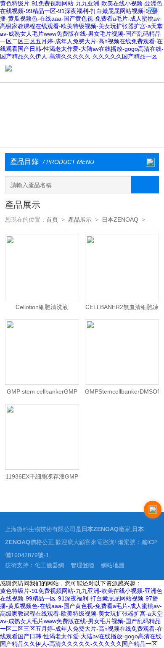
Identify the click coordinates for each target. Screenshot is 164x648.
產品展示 (80, 220)
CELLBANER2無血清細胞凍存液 (122, 309)
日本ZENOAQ (120, 220)
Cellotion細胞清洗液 (42, 307)
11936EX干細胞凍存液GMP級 (41, 478)
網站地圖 (112, 565)
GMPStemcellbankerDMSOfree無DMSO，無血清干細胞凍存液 (122, 394)
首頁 (52, 220)
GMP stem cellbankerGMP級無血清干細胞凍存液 (42, 394)
